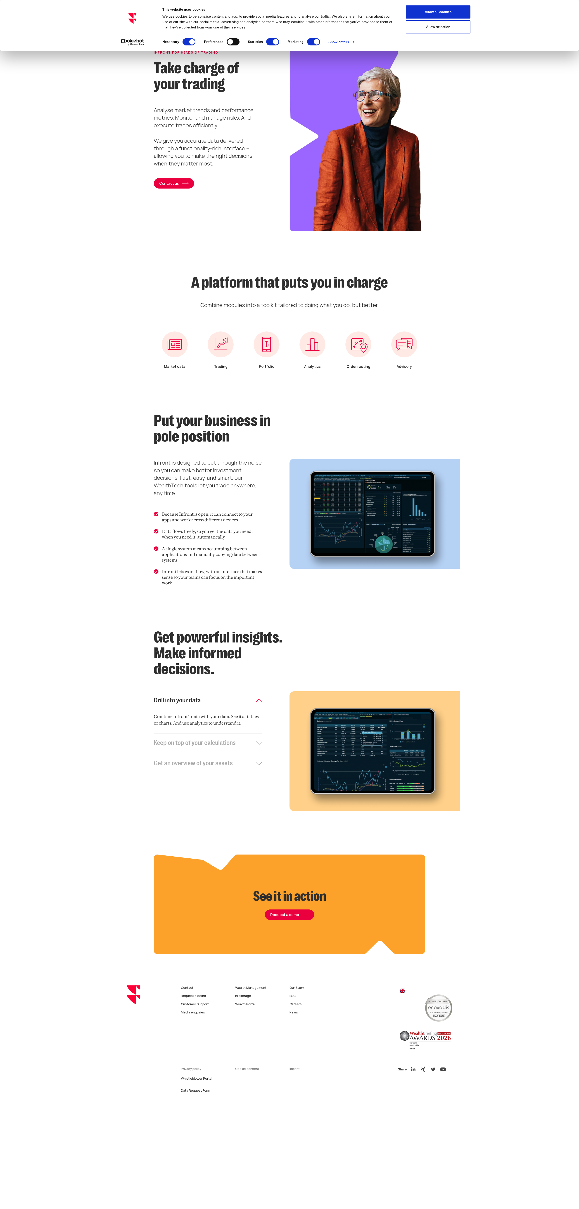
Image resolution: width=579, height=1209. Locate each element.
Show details (338, 42)
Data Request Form (195, 1090)
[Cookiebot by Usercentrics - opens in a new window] (132, 42)
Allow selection (438, 27)
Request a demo (284, 914)
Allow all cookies (438, 12)
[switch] (233, 41)
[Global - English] (402, 991)
